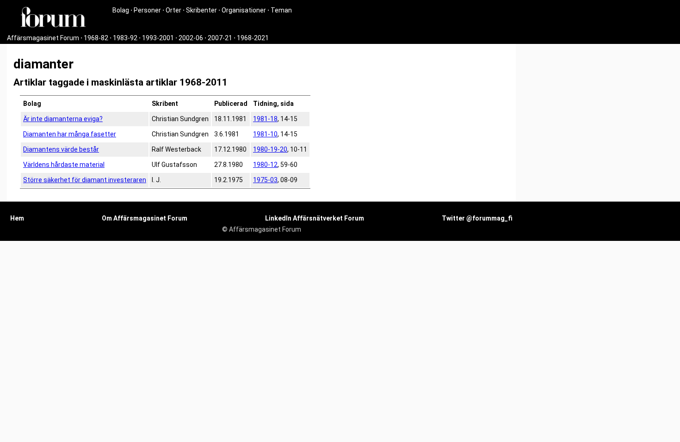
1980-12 (265, 164)
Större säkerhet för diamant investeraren (84, 180)
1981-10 (265, 134)
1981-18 (265, 119)
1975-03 (265, 180)
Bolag (120, 10)
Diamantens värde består (61, 149)
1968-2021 (253, 38)
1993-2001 (158, 38)
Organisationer (244, 10)
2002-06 (191, 38)
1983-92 (125, 38)
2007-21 (220, 38)
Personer (147, 10)
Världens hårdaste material (64, 164)
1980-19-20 (270, 149)
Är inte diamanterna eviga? (63, 119)
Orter (173, 10)
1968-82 (96, 38)
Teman (281, 10)
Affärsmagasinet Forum (43, 38)
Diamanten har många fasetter (69, 134)
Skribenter (201, 10)
